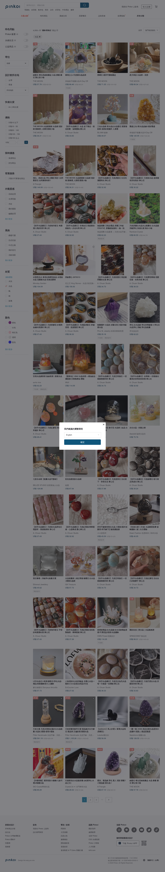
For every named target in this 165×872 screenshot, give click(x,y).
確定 (82, 442)
